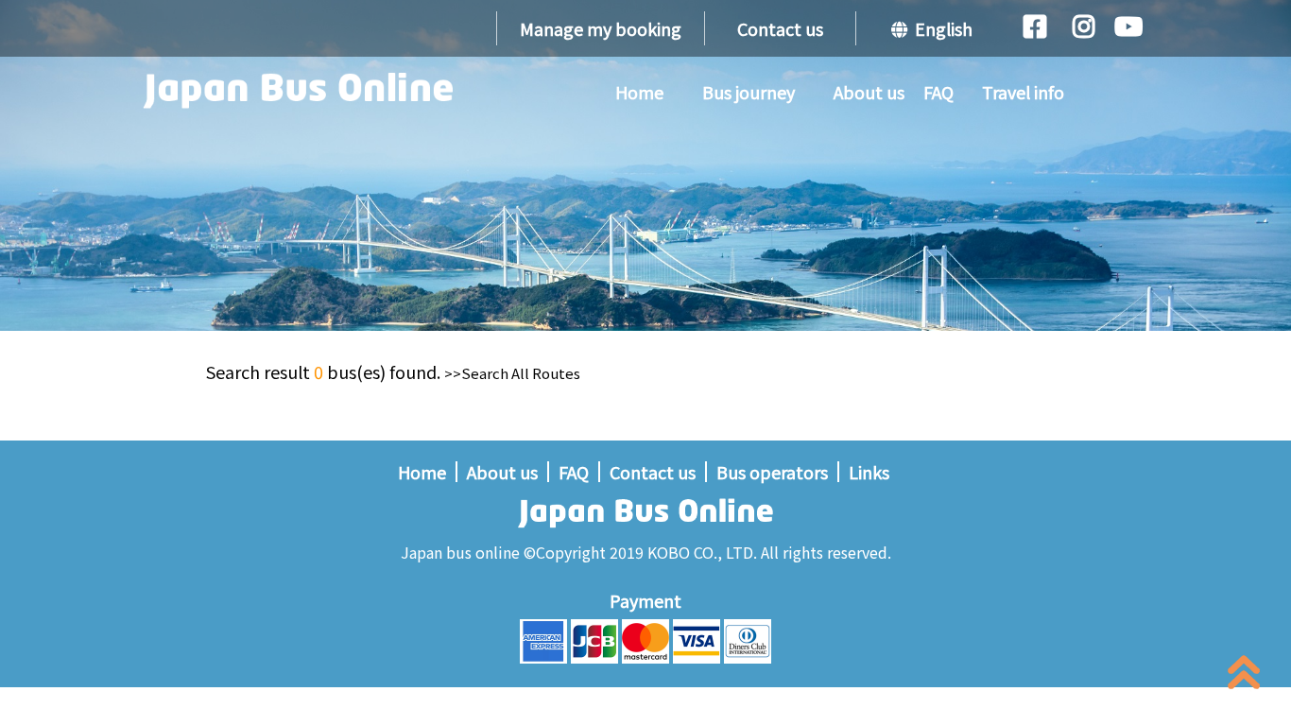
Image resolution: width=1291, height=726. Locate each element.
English (940, 28)
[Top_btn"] (1244, 676)
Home (639, 91)
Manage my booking (600, 28)
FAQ (938, 91)
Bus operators (772, 471)
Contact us (780, 28)
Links (869, 471)
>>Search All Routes (512, 373)
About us (869, 91)
